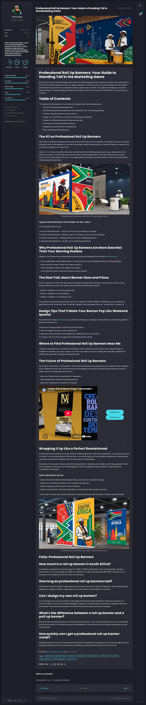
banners (47, 152)
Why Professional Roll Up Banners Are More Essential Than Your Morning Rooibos (73, 110)
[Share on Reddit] (59, 664)
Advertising (49, 656)
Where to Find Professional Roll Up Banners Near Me (62, 120)
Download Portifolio (15, 121)
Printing (103, 656)
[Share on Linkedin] (55, 664)
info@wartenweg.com (122, 698)
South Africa (71, 659)
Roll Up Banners (59, 659)
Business (71, 656)
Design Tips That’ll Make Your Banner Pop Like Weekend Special (67, 117)
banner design (62, 320)
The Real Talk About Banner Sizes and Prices (60, 114)
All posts (84, 688)
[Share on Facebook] (46, 664)
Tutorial (61, 652)
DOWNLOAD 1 (115, 412)
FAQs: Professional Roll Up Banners (56, 130)
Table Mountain (81, 334)
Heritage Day (112, 256)
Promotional (113, 656)
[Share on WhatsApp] (65, 664)
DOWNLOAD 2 (115, 417)
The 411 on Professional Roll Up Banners (58, 107)
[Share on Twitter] (50, 664)
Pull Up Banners (45, 659)
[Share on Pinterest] (62, 664)
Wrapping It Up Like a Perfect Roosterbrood (59, 127)
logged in (49, 680)
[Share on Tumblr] (52, 664)
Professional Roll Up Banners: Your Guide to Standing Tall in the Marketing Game (71, 104)
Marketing (80, 656)
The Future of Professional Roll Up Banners (59, 123)
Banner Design (52, 652)
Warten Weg (17, 17)
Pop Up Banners (92, 656)
